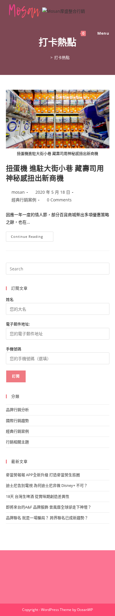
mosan (18, 192)
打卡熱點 (62, 57)
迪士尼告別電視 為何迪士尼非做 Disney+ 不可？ (47, 485)
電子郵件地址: (18, 324)
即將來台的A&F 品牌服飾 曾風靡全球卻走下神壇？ (48, 507)
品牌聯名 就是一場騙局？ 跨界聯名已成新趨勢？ (47, 517)
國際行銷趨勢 (17, 420)
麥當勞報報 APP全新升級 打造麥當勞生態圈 (43, 474)
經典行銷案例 (24, 200)
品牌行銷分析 (17, 409)
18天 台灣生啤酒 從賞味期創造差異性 (37, 496)
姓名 (10, 299)
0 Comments (59, 200)
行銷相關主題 (17, 442)
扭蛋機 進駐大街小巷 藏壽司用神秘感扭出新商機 (55, 173)
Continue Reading (29, 238)
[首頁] (47, 57)
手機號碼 (13, 349)
